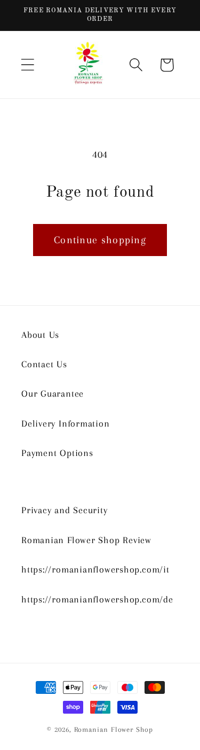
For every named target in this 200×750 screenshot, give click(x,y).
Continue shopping (100, 239)
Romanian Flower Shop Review (86, 540)
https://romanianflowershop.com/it (95, 569)
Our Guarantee (52, 393)
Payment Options (57, 452)
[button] (27, 65)
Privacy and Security (64, 510)
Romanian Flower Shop (113, 729)
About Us (40, 334)
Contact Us (44, 364)
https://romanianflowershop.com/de (97, 599)
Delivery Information (65, 423)
